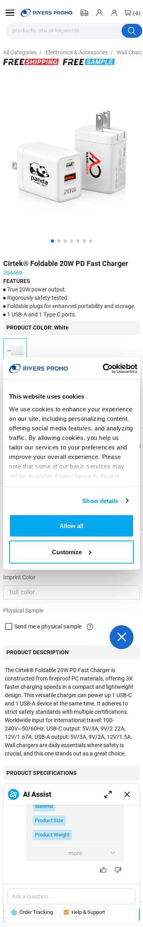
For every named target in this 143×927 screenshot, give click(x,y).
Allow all (71, 525)
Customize (67, 551)
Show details (100, 500)
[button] (10, 12)
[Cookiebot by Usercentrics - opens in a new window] (104, 368)
